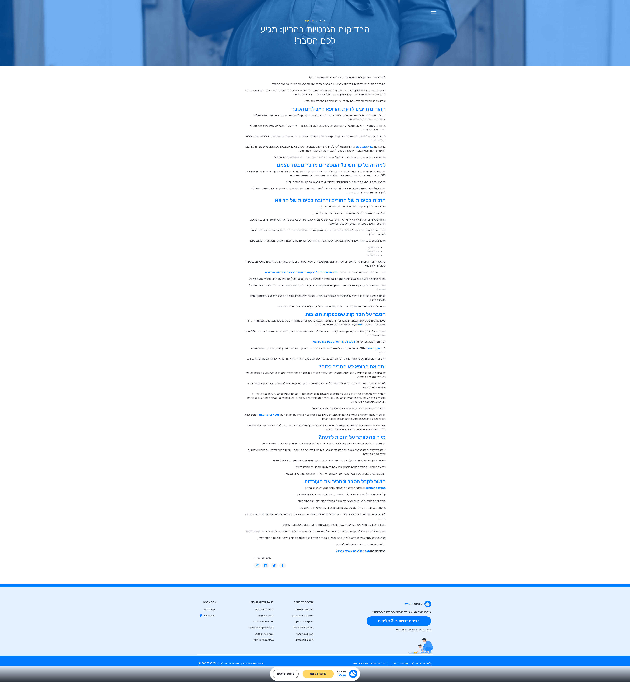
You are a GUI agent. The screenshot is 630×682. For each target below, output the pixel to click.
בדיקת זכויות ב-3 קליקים (399, 621)
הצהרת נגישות (400, 663)
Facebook (209, 615)
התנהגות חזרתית (266, 615)
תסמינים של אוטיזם (304, 640)
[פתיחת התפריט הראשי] (433, 11)
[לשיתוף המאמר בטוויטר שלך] (274, 566)
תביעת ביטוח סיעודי (304, 633)
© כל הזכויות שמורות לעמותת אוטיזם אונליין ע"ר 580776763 (231, 663)
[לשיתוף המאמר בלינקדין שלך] (266, 566)
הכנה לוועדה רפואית (264, 633)
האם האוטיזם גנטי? (304, 609)
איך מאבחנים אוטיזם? (303, 627)
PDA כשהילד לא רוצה (264, 640)
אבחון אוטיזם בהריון (304, 621)
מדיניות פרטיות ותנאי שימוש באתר (370, 663)
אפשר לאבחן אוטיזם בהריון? (261, 627)
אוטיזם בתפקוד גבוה (264, 609)
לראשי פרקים (285, 674)
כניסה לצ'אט (318, 674)
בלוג (322, 20)
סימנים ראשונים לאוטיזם (263, 621)
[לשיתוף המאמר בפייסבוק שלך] (283, 566)
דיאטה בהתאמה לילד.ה (302, 615)
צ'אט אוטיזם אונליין (421, 663)
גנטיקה (309, 20)
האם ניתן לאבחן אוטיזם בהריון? (353, 550)
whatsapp (209, 609)
